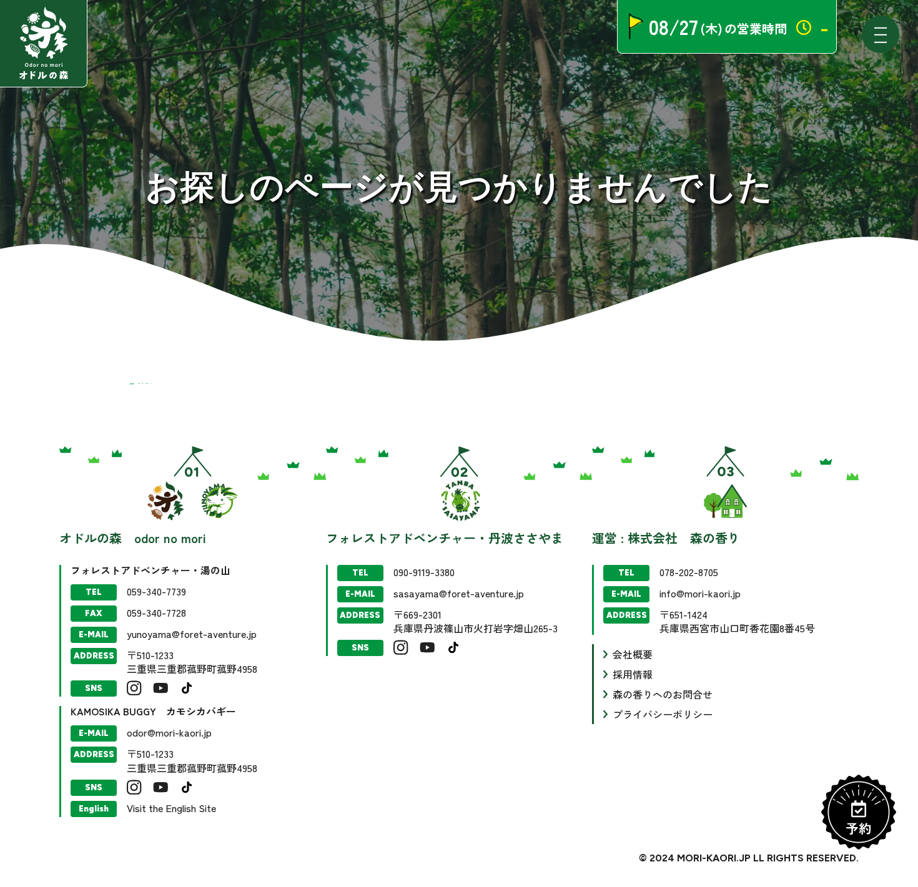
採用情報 (633, 674)
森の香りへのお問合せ (663, 694)
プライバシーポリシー (663, 714)
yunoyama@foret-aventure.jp (192, 633)
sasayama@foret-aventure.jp (458, 593)
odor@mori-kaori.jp (169, 732)
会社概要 (633, 654)
